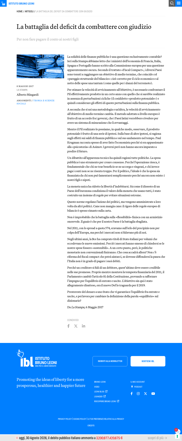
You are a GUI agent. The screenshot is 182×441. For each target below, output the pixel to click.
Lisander (98, 396)
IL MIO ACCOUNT (138, 381)
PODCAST (138, 386)
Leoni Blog (99, 391)
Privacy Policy (65, 419)
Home (20, 11)
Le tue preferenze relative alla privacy (106, 419)
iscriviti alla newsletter (110, 361)
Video (96, 386)
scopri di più (155, 437)
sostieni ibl (148, 361)
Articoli (29, 11)
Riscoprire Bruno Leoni (105, 401)
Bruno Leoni (100, 381)
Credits (91, 425)
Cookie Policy (79, 419)
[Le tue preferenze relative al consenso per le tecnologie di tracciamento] (177, 436)
